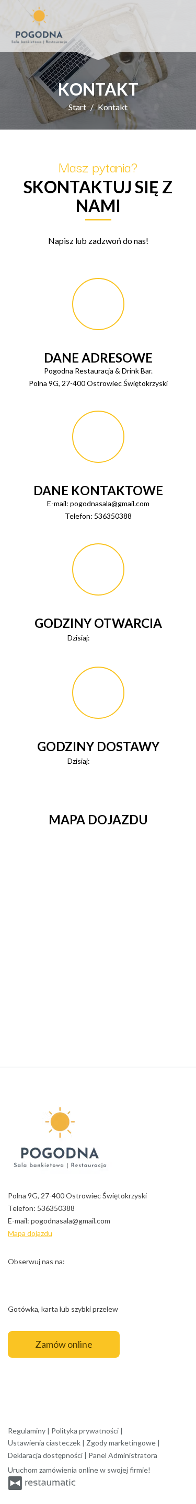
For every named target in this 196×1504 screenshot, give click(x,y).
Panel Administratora (122, 1455)
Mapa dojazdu (30, 1233)
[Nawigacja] (177, 26)
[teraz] (106, 638)
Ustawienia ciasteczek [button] (45, 1442)
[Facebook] (17, 1277)
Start (77, 107)
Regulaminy (27, 1430)
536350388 (113, 515)
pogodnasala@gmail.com (109, 503)
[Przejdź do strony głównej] (39, 26)
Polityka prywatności (85, 1430)
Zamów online (64, 1344)
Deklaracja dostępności (46, 1455)
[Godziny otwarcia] (121, 638)
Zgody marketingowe (121, 1442)
